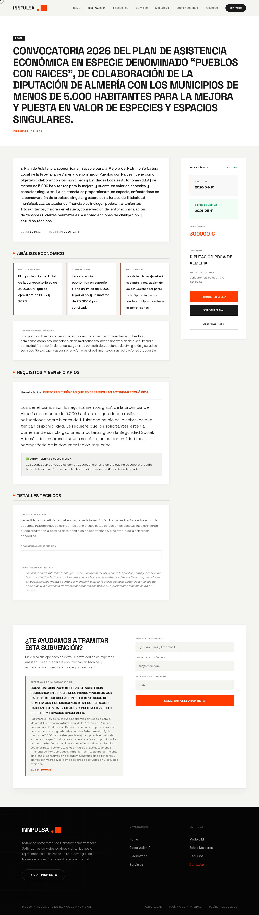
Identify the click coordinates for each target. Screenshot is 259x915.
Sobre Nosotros (187, 7)
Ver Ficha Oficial (213, 310)
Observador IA (96, 7)
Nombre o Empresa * (149, 638)
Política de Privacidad (185, 906)
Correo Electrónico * (150, 657)
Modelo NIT (162, 7)
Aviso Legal (153, 906)
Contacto (236, 7)
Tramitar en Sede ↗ (213, 297)
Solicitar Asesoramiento (184, 700)
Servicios (142, 7)
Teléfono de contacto (151, 676)
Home (76, 7)
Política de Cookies (223, 906)
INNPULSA (23, 8)
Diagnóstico (120, 7)
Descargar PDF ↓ (213, 323)
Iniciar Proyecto (43, 875)
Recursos (212, 7)
